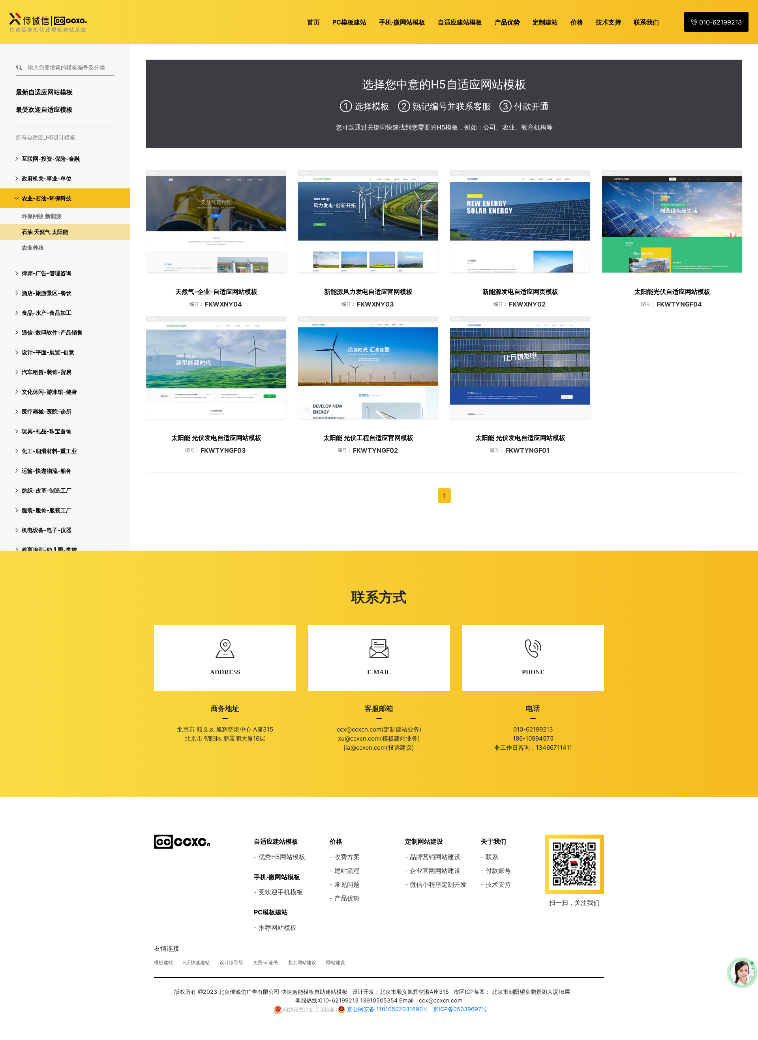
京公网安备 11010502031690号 (387, 1009)
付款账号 (498, 871)
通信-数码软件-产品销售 (52, 332)
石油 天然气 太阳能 (45, 231)
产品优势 (507, 22)
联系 (492, 857)
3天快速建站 (196, 962)
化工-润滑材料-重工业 (49, 451)
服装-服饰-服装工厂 (46, 510)
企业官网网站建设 (435, 871)
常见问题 (347, 884)
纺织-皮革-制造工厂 (46, 490)
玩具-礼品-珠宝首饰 (46, 431)
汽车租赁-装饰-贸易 (46, 372)
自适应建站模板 (460, 22)
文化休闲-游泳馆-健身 (49, 391)
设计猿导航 (231, 962)
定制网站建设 (424, 841)
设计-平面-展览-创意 (48, 352)
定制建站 (545, 22)
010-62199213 (719, 22)
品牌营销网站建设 (435, 857)
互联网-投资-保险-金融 (51, 158)
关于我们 (493, 841)
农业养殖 (33, 247)
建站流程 (347, 871)
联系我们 (646, 22)
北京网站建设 (302, 962)
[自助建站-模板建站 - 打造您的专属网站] (182, 841)
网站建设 (335, 962)
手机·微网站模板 (402, 22)
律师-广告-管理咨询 (46, 273)
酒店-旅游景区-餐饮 (46, 293)
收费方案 (347, 857)
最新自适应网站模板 (44, 92)
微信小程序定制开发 (438, 884)
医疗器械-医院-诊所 (46, 411)
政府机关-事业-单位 (46, 178)
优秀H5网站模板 (282, 857)
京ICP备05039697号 (460, 1009)
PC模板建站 (349, 22)
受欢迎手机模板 (281, 892)
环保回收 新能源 (42, 216)
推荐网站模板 (277, 927)
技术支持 (608, 22)
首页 (313, 22)
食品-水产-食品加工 (46, 312)
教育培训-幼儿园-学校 (49, 549)
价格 (576, 22)
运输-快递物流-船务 (46, 470)
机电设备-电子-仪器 (46, 530)
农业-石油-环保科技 (46, 198)
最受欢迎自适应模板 (44, 109)
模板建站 (163, 962)
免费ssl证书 (265, 962)
